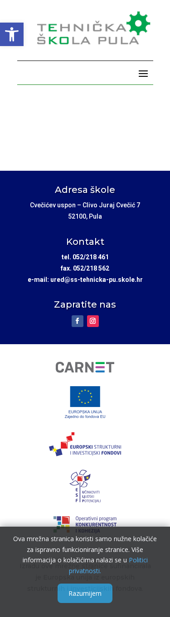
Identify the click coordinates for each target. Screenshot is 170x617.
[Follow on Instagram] (93, 321)
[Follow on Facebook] (77, 321)
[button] (12, 34)
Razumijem (85, 593)
